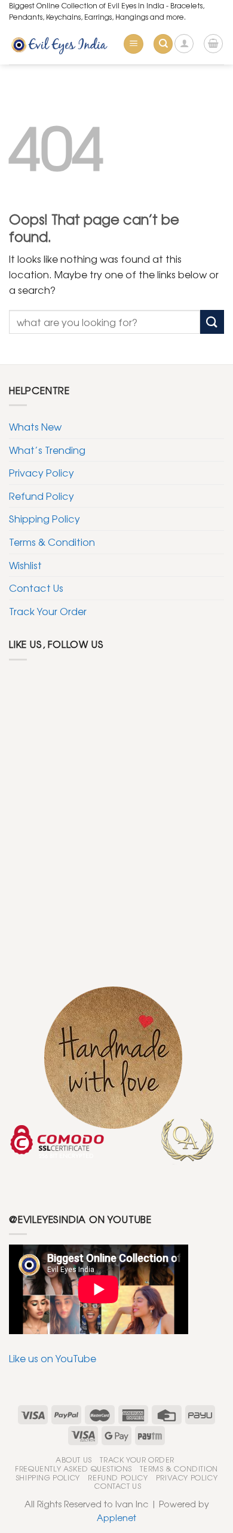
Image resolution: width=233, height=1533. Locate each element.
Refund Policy (41, 496)
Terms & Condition (52, 541)
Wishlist (25, 565)
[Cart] (213, 43)
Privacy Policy (41, 472)
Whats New (35, 426)
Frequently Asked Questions (73, 1468)
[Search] (163, 44)
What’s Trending (47, 450)
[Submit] (212, 321)
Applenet (116, 1517)
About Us (74, 1459)
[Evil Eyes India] (61, 44)
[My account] (184, 43)
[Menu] (133, 44)
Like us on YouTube (52, 1358)
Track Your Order (48, 611)
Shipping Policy (44, 518)
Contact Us (36, 587)
